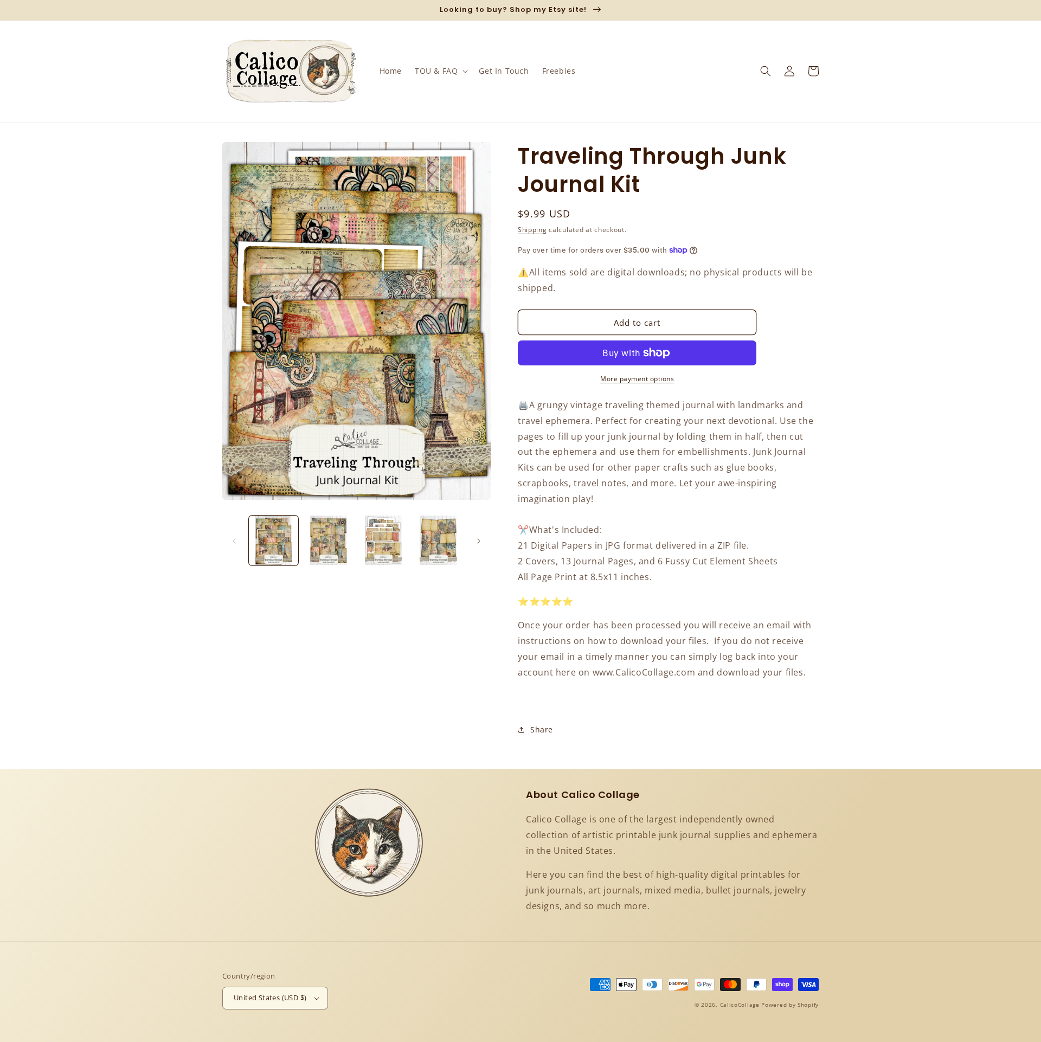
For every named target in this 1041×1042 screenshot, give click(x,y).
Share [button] (541, 729)
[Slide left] (234, 540)
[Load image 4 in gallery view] (438, 540)
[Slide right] (479, 540)
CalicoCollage (740, 1004)
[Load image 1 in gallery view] (273, 540)
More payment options (637, 378)
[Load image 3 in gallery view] (383, 540)
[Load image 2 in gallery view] (328, 540)
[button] (440, 71)
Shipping (532, 229)
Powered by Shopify (790, 1004)
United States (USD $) (270, 997)
